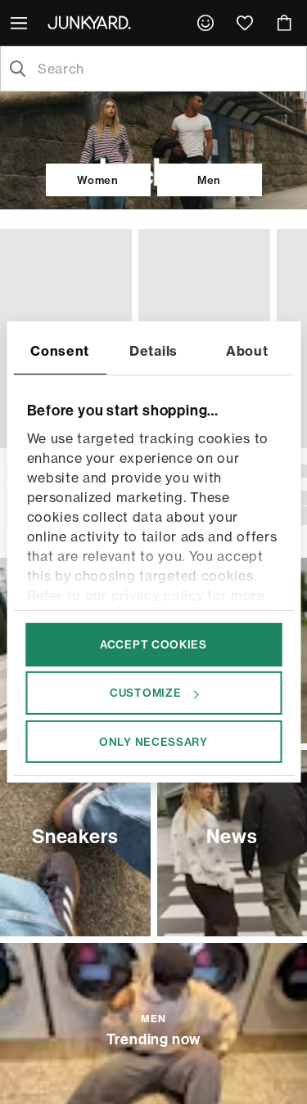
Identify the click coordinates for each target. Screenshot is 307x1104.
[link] (205, 23)
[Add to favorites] (115, 244)
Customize (145, 692)
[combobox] (167, 68)
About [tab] (247, 351)
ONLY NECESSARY (153, 740)
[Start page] (92, 22)
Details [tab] (153, 351)
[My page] (205, 23)
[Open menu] (20, 23)
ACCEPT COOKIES (153, 644)
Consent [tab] (59, 351)
